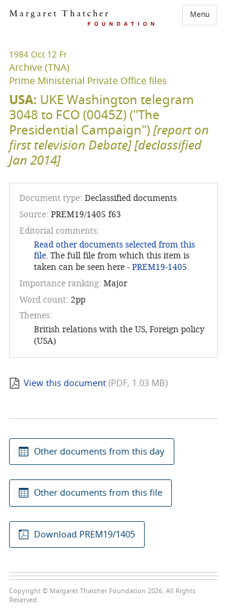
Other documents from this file (98, 492)
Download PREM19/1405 (84, 534)
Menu (199, 14)
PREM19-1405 (159, 267)
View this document (65, 383)
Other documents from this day (99, 451)
